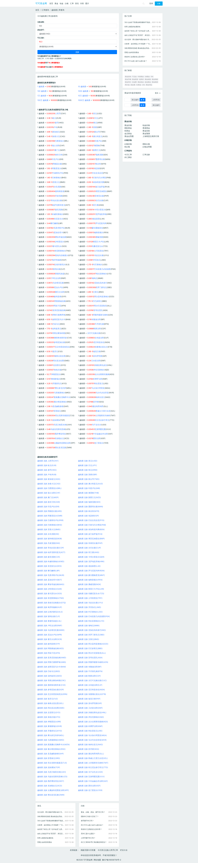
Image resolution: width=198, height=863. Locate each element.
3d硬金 (147, 76)
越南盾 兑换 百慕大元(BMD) (48, 529)
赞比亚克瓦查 (60, 447)
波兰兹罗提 (100, 187)
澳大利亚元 (97, 136)
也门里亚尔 (98, 443)
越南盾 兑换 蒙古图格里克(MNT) (91, 575)
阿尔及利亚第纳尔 (101, 296)
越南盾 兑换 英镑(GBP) (87, 474)
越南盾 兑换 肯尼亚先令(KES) (49, 566)
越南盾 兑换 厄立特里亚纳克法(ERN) (52, 694)
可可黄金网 (41, 3)
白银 (67, 3)
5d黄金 (138, 85)
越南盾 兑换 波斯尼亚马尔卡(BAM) (51, 667)
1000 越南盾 (83, 91)
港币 (56, 122)
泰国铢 (97, 145)
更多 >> (158, 93)
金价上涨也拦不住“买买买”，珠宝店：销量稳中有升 (50, 834)
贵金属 (133, 85)
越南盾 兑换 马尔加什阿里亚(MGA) (92, 735)
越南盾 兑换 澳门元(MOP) (48, 497)
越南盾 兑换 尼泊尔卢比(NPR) (49, 635)
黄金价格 (128, 125)
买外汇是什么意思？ (88, 834)
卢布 (55, 127)
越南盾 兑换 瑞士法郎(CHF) (48, 493)
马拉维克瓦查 (58, 283)
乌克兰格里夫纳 (60, 424)
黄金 (56, 3)
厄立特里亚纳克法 (62, 347)
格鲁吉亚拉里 (59, 356)
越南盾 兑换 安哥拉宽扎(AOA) (90, 657)
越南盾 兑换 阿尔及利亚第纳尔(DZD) (93, 644)
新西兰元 (96, 150)
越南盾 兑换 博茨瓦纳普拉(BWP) (91, 538)
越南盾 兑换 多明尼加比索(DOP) (50, 689)
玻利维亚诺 (59, 191)
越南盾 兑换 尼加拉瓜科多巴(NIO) (92, 630)
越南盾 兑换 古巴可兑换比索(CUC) (92, 680)
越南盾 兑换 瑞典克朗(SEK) (89, 502)
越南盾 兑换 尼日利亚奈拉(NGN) (91, 689)
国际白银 (146, 144)
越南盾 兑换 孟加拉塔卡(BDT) (49, 580)
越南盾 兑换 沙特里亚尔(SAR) (49, 589)
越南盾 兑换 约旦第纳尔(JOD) (90, 612)
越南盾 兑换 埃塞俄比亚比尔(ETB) (92, 694)
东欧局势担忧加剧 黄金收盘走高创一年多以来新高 (50, 816)
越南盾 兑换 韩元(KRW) (87, 470)
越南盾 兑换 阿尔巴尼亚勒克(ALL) (92, 653)
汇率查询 (45, 10)
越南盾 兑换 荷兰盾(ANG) (88, 552)
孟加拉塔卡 (58, 232)
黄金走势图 (129, 136)
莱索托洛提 (59, 273)
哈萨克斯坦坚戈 (58, 205)
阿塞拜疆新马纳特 (100, 315)
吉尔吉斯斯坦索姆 (102, 374)
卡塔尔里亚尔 (99, 209)
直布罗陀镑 (97, 356)
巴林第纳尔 (56, 177)
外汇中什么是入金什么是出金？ (92, 825)
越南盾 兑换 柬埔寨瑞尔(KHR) (49, 726)
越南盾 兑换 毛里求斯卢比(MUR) (50, 575)
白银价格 (128, 144)
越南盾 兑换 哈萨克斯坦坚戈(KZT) (51, 552)
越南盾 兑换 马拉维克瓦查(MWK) (51, 630)
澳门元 (57, 150)
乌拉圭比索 (98, 255)
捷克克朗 (58, 209)
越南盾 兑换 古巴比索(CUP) (89, 548)
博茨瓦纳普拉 (101, 191)
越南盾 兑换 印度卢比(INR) (89, 488)
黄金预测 (146, 133)
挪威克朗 (99, 237)
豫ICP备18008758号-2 (111, 860)
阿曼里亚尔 (56, 168)
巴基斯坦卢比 (57, 173)
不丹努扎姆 (99, 324)
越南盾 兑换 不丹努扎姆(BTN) (90, 671)
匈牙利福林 (56, 260)
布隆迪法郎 (96, 319)
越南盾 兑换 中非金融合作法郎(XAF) (93, 781)
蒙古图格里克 (97, 228)
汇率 (72, 3)
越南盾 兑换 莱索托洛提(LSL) (49, 621)
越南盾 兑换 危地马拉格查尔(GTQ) (51, 602)
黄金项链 (155, 79)
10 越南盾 (82, 86)
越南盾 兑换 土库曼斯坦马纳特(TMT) (93, 763)
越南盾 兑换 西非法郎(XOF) (89, 786)
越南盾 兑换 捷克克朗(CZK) (48, 557)
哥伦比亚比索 (56, 200)
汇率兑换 (146, 154)
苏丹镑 (96, 402)
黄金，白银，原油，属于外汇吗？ (93, 812)
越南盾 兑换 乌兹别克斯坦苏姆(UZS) (52, 776)
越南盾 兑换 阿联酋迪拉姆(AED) (50, 648)
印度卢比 (98, 141)
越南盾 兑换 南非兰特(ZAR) (48, 502)
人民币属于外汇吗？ (88, 838)
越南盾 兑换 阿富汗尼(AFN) (48, 653)
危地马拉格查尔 (61, 255)
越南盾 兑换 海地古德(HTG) (48, 717)
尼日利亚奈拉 (99, 342)
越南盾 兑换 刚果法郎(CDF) (89, 676)
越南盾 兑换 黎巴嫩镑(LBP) (48, 570)
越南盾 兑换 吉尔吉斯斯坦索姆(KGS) (93, 721)
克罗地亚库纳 (100, 214)
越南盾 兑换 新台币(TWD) (88, 479)
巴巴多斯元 (97, 301)
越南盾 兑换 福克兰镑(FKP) (89, 699)
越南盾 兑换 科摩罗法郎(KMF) (90, 726)
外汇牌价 (128, 157)
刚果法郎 (97, 328)
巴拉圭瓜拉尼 (97, 173)
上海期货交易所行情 (151, 136)
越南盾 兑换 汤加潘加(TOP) (48, 767)
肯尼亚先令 (58, 219)
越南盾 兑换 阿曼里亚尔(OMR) (49, 516)
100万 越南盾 (42, 100)
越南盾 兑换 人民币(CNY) (48, 461)
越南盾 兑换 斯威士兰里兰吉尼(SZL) (93, 758)
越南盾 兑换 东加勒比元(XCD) (49, 786)
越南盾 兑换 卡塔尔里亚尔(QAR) (91, 557)
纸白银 (127, 147)
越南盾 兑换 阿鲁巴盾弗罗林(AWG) (51, 662)
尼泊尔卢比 (58, 287)
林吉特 (98, 164)
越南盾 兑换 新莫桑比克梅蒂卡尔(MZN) (53, 744)
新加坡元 (56, 132)
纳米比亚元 (100, 397)
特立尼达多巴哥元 (102, 420)
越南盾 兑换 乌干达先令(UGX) (90, 772)
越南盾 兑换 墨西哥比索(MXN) (90, 506)
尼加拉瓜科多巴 (100, 283)
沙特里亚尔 (59, 241)
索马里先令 (57, 246)
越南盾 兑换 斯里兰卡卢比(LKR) (91, 589)
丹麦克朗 (58, 196)
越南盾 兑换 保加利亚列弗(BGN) (91, 529)
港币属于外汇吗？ (87, 821)
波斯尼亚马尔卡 (58, 319)
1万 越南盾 (41, 95)
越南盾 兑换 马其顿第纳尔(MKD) (50, 740)
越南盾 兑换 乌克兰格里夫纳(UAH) (51, 772)
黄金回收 (146, 131)
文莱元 (96, 292)
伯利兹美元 (56, 328)
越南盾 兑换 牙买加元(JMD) (89, 607)
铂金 (61, 3)
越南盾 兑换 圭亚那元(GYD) (48, 712)
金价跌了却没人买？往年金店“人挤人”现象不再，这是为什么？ (50, 829)
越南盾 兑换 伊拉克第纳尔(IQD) (91, 717)
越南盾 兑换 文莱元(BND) (88, 639)
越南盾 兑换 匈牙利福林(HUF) (49, 607)
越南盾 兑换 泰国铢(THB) (88, 493)
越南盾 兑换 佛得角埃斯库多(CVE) (51, 685)
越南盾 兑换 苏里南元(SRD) (48, 758)
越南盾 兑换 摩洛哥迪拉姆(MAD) (50, 584)
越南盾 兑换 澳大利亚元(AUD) (90, 484)
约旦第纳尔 (97, 264)
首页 (51, 3)
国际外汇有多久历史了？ (90, 816)
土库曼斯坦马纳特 (102, 415)
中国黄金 (141, 76)
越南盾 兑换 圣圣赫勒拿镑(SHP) (50, 753)
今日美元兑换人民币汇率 (108, 850)
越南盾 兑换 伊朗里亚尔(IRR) (49, 721)
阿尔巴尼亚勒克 (100, 306)
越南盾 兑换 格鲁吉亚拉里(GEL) (50, 703)
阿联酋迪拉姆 (59, 301)
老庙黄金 (148, 82)
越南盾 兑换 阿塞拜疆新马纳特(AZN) (93, 662)
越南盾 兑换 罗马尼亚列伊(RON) (91, 570)
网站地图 (97, 860)
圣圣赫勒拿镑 (57, 406)
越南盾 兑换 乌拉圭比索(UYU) (90, 602)
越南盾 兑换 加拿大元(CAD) (48, 484)
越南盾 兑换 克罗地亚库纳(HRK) (91, 561)
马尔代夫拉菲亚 (102, 392)
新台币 (97, 132)
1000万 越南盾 (84, 100)
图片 (87, 3)
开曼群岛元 (57, 383)
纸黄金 (127, 131)
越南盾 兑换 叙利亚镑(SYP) (48, 644)
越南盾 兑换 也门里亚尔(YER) (90, 790)
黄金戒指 (148, 79)
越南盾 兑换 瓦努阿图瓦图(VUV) (91, 776)
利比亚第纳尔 (101, 273)
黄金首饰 (128, 76)
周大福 (127, 85)
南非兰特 (58, 155)
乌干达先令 (96, 424)
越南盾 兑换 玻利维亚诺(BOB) (49, 538)
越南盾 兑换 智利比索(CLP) (48, 616)
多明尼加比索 (59, 342)
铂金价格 (146, 125)
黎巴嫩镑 (54, 223)
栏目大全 (124, 850)
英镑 (95, 127)
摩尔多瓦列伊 (60, 388)
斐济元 (55, 351)
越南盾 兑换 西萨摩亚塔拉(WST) (50, 781)
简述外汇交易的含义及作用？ (91, 829)
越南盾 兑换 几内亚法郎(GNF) (90, 708)
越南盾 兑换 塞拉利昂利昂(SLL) (91, 753)
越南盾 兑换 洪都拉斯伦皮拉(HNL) (92, 712)
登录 (151, 3)
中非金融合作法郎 (100, 434)
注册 (158, 3)
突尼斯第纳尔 (59, 251)
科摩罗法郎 (97, 379)
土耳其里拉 (98, 251)
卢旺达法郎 (56, 278)
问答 (82, 3)
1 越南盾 (40, 86)
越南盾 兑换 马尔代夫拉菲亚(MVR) (92, 740)
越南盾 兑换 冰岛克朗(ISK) (48, 534)
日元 (96, 118)
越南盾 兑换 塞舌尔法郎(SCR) (49, 639)
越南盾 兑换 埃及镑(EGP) (88, 516)
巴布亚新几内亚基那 (102, 269)
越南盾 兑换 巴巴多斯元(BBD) (90, 648)
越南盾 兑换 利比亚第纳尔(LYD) (91, 621)
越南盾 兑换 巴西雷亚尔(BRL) (49, 488)
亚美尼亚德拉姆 (58, 310)
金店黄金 (128, 133)
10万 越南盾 (83, 95)
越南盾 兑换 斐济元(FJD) (47, 699)
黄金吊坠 (149, 85)
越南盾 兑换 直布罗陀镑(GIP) (90, 703)
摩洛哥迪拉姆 (60, 237)
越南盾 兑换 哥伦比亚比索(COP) (50, 548)
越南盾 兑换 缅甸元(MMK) (89, 625)
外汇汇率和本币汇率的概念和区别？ (94, 842)
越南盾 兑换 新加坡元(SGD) (48, 479)
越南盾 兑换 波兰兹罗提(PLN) (90, 534)
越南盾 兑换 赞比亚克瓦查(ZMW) (51, 795)
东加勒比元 (59, 438)
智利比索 (56, 269)
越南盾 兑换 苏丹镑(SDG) (88, 749)
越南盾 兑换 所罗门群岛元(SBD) (91, 635)
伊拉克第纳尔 (99, 370)
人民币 (58, 113)
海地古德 (57, 370)
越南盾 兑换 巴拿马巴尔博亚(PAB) (92, 525)
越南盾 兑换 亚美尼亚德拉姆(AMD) (51, 657)
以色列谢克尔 (59, 264)
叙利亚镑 (57, 296)
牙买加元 (96, 260)
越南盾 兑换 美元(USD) (87, 461)
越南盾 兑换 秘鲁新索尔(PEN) (90, 580)
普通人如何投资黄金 (44, 842)
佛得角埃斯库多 (60, 338)
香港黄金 (146, 128)
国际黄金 (128, 128)
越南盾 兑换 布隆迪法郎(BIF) (90, 667)
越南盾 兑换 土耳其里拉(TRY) (90, 598)
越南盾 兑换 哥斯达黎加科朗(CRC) (51, 680)
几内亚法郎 (95, 360)
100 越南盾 (42, 91)
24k (143, 85)
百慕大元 (56, 182)
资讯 (77, 3)
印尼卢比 (55, 159)
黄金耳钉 (128, 82)
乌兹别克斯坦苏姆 (58, 429)
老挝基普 (96, 219)
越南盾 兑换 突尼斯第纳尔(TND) (50, 598)
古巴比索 (99, 200)
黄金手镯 (128, 79)
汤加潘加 (56, 420)
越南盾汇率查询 (57, 10)
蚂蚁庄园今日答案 (88, 850)
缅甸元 (95, 278)
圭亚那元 (57, 365)
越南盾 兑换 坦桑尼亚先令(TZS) (91, 593)
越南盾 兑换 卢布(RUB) (46, 474)
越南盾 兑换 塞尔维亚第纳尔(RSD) (51, 749)
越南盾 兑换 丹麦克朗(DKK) (48, 543)
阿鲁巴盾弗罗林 (58, 315)
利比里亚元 (98, 383)
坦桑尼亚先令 (97, 246)
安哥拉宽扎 (98, 310)
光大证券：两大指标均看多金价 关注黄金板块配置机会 (50, 812)
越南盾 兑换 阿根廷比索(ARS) (49, 511)
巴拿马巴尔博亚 (99, 177)
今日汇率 (128, 154)
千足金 (134, 76)
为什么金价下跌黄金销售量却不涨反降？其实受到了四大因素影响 (50, 821)
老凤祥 (141, 79)
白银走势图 (147, 147)
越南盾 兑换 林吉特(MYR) (88, 511)
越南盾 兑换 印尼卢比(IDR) (48, 506)
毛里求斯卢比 (59, 228)
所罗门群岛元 (101, 287)
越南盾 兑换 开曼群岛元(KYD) (49, 731)
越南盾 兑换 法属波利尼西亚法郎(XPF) (53, 790)
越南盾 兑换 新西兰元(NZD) (89, 497)
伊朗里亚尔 (56, 374)
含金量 (134, 82)
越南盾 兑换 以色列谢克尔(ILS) (50, 612)
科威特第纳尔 (57, 214)
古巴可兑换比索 (93, 333)
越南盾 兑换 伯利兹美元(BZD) (49, 676)
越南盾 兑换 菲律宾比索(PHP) (90, 543)
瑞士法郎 (55, 145)
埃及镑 (97, 168)
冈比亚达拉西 (58, 360)
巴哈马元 (56, 324)
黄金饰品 (141, 82)
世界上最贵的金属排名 (45, 838)
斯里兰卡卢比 (98, 241)
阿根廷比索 (57, 164)
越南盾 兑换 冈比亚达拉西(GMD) (50, 708)
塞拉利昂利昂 (97, 406)
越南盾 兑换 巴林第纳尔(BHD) (49, 525)
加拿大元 (56, 136)
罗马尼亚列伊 (100, 223)
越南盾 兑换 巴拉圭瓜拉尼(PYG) (91, 520)
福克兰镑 (96, 351)
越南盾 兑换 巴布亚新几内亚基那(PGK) (94, 616)
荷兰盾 (96, 205)
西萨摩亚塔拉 (60, 434)
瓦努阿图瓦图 (100, 429)
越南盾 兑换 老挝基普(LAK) (89, 566)
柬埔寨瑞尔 (55, 379)
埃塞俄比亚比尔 (101, 347)
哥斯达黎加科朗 (58, 333)
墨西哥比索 (100, 159)
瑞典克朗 (99, 155)
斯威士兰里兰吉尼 (103, 411)
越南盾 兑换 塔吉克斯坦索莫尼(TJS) (52, 763)
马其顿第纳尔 (59, 392)
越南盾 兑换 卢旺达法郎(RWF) (49, 625)
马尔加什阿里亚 (98, 388)
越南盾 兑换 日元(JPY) (87, 465)
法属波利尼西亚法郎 (62, 443)
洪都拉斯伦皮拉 (100, 365)
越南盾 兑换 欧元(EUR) (46, 465)
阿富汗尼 (57, 306)
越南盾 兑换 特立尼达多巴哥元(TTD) (93, 767)
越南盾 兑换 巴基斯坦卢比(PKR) (50, 520)
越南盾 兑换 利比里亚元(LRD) (90, 731)
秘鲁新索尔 (98, 232)
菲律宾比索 (99, 196)
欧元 (54, 118)
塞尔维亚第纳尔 (60, 402)
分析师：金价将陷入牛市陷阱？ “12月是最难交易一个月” (50, 825)
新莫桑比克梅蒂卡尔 (62, 397)
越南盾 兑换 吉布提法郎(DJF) (90, 685)
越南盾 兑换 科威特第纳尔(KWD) (50, 561)
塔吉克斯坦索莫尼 (62, 415)
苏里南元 (57, 411)
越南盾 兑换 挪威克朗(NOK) (89, 584)
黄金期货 (155, 82)
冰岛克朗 (57, 187)
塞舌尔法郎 (59, 292)
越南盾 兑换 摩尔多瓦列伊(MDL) (50, 735)
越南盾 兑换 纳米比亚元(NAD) (90, 744)
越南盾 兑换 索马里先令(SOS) (49, 593)
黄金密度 (135, 79)
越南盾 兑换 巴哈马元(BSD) (48, 671)
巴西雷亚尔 (59, 141)
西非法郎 (96, 438)
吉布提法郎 (99, 338)
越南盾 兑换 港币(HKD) (47, 470)
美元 (95, 113)
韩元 (95, 122)
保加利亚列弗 (98, 182)
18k (152, 76)
